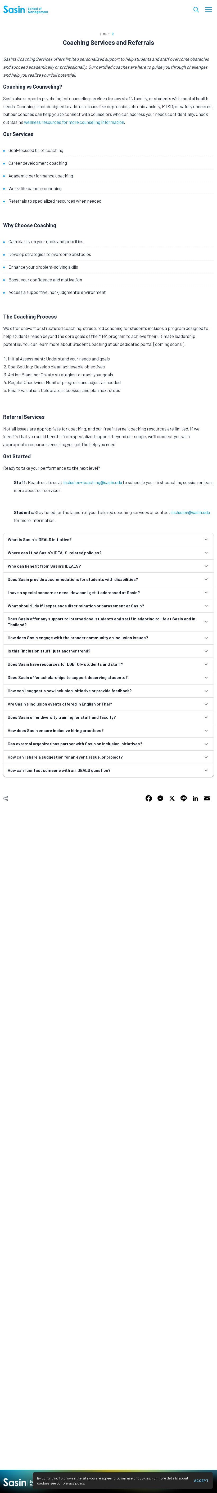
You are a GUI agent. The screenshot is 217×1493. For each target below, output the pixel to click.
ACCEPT (201, 1480)
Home (105, 34)
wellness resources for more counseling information (74, 122)
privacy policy (73, 1483)
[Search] (196, 10)
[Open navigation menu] (208, 9)
